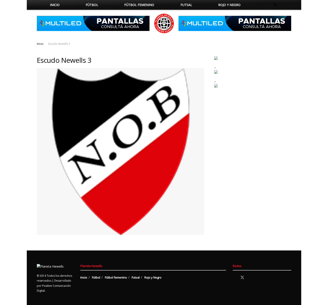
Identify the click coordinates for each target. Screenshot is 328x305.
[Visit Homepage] (164, 23)
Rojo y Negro (229, 5)
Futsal (186, 5)
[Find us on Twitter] (275, 5)
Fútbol (92, 5)
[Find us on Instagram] (282, 5)
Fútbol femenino (139, 5)
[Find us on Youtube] (290, 5)
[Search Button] (258, 5)
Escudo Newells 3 (59, 44)
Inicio (55, 5)
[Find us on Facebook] (267, 5)
